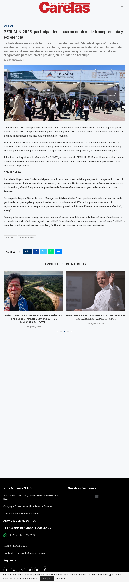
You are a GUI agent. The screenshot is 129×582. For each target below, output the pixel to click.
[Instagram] (22, 569)
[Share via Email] (58, 251)
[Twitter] (14, 569)
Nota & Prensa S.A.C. (17, 488)
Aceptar (47, 578)
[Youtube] (37, 569)
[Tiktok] (45, 569)
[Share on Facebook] (36, 251)
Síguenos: (10, 560)
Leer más (61, 578)
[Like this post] (28, 251)
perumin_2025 (27, 238)
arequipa (10, 238)
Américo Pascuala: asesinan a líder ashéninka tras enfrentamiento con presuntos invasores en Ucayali (33, 319)
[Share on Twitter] (43, 251)
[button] (8, 302)
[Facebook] (6, 569)
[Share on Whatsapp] (51, 251)
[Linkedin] (29, 569)
